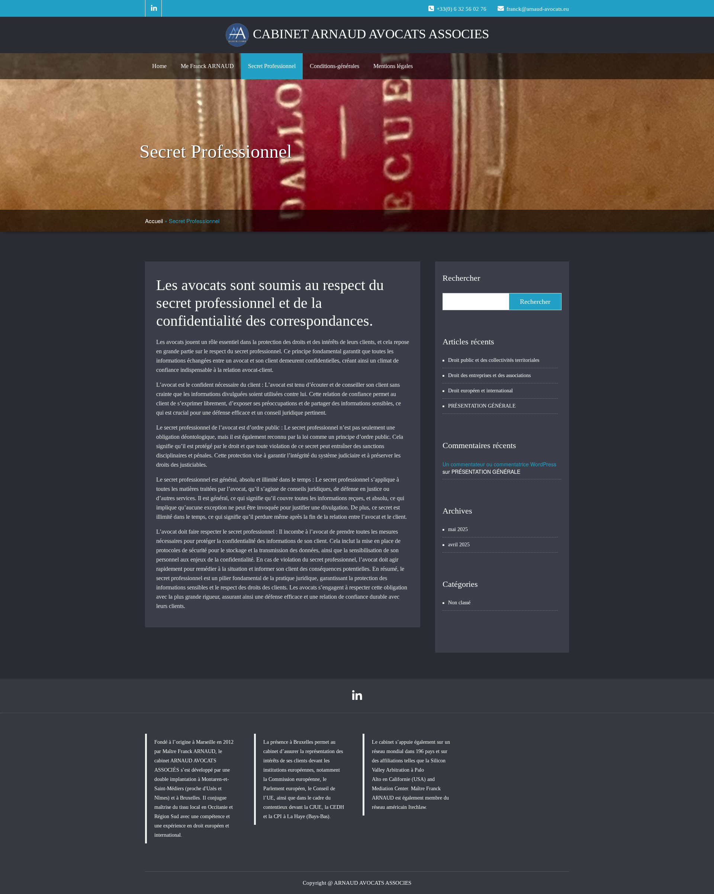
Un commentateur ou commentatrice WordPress (499, 464)
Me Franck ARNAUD (207, 66)
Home (159, 66)
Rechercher (461, 278)
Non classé (459, 602)
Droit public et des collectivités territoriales (493, 360)
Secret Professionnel (272, 66)
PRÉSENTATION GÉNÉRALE (482, 406)
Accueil (154, 221)
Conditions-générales (334, 66)
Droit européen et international (480, 390)
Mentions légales (393, 66)
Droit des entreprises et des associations (489, 375)
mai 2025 (458, 529)
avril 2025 (459, 544)
